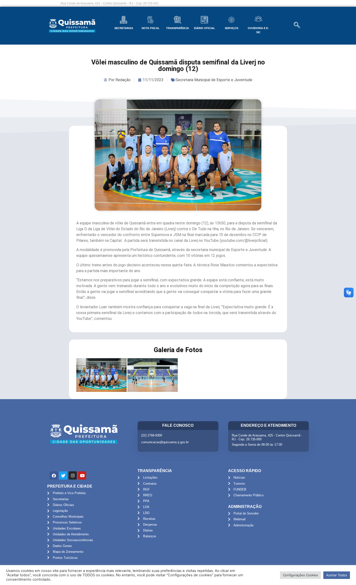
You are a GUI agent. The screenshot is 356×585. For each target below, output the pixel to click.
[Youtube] (82, 475)
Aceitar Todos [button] (336, 575)
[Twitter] (63, 475)
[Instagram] (73, 475)
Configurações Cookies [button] (300, 575)
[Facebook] (54, 475)
